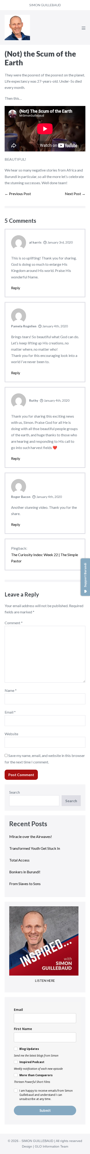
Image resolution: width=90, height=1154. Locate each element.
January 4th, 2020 (55, 326)
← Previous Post (18, 193)
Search (14, 792)
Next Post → (75, 193)
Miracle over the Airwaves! (31, 836)
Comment (14, 623)
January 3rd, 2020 (60, 242)
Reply (15, 288)
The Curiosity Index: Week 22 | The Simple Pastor (44, 557)
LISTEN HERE (45, 980)
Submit (45, 1110)
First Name (23, 1029)
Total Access (19, 860)
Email (10, 712)
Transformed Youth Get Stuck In (34, 848)
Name (11, 690)
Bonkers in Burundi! (24, 872)
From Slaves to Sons (25, 883)
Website (11, 734)
